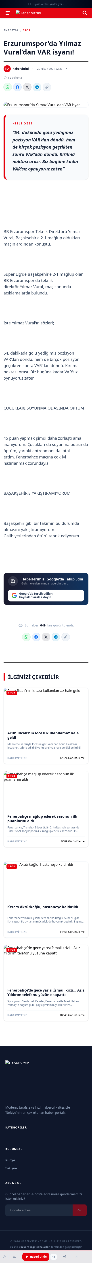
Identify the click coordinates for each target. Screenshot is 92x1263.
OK (80, 1210)
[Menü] (8, 13)
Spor (26, 30)
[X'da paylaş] (27, 87)
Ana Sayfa (11, 30)
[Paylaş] (65, 1257)
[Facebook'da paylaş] (17, 87)
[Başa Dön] (77, 1257)
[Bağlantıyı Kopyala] (47, 87)
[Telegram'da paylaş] (37, 87)
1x (53, 1256)
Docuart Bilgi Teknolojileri (34, 1246)
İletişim (11, 1168)
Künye (10, 1160)
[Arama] (84, 13)
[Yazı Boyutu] (14, 1257)
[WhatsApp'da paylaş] (8, 87)
